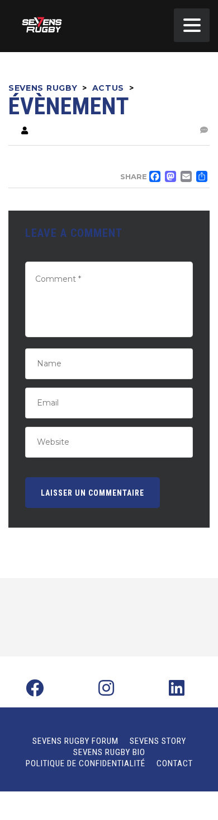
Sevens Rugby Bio (109, 752)
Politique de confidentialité (85, 763)
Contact (175, 763)
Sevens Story (158, 741)
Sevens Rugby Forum (75, 741)
